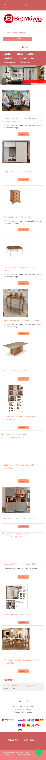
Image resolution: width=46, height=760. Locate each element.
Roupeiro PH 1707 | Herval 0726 (17, 614)
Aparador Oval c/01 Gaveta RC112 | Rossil (21, 320)
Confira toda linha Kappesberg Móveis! (20, 685)
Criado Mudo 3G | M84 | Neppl (17, 217)
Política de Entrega (23, 709)
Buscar (18, 39)
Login (27, 5)
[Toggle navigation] (5, 5)
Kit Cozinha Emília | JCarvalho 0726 (19, 518)
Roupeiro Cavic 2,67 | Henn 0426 (18, 171)
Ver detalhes (23, 134)
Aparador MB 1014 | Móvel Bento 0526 (20, 564)
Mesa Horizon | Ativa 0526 (15, 371)
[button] (8, 54)
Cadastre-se (24, 50)
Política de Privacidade (23, 707)
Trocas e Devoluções (23, 712)
